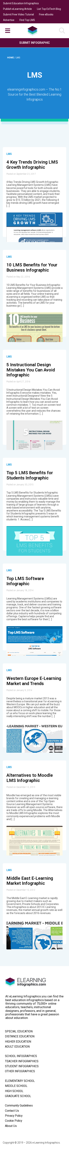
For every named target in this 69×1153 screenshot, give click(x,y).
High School (14, 1091)
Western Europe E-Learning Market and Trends (33, 681)
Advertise (8, 20)
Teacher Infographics (21, 1061)
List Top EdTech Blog (49, 8)
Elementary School (20, 1081)
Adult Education (17, 1046)
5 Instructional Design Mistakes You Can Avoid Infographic (30, 370)
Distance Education (19, 1036)
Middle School (16, 1086)
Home (10, 57)
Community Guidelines (19, 1105)
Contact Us (12, 1110)
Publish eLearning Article (17, 8)
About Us (11, 1126)
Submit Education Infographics (21, 3)
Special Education (19, 1031)
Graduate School (18, 1096)
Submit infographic (34, 42)
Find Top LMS (27, 20)
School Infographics (21, 1056)
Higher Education (18, 1041)
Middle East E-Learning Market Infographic (29, 881)
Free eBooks (46, 14)
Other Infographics (20, 1071)
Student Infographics (22, 1066)
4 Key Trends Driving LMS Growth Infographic (32, 165)
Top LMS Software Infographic (25, 581)
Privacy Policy (13, 1115)
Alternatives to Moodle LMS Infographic (29, 778)
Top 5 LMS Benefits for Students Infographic (29, 475)
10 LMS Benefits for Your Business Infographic (31, 267)
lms (9, 154)
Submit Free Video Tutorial (18, 14)
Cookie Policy (13, 1120)
